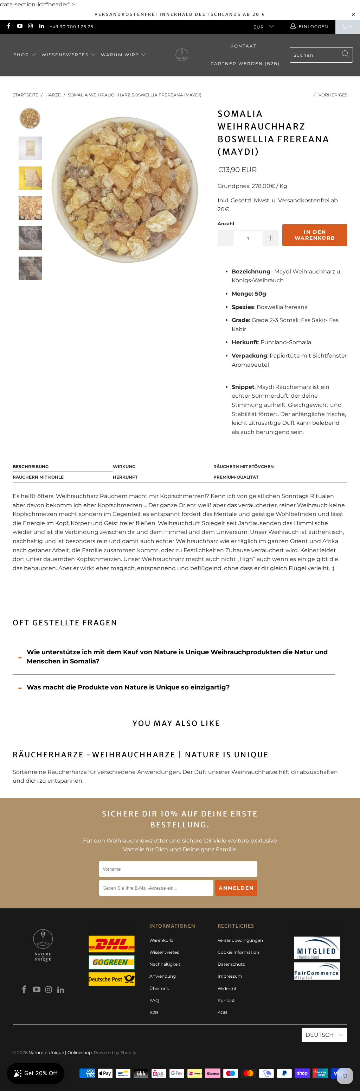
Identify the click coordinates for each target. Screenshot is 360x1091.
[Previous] (51, 188)
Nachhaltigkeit (164, 964)
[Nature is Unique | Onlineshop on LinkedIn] (41, 26)
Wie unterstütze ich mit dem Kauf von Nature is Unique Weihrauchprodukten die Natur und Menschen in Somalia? (177, 656)
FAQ (154, 1000)
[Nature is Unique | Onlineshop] (182, 55)
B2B (153, 1012)
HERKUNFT (125, 477)
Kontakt (243, 46)
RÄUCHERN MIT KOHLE (38, 477)
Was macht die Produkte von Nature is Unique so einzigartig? (128, 687)
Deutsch (320, 1035)
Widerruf (227, 988)
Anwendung (162, 976)
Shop (22, 54)
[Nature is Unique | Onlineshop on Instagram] (30, 26)
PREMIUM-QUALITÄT (235, 477)
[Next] (205, 188)
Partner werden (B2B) (245, 63)
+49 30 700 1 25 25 (72, 26)
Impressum (230, 976)
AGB (222, 1012)
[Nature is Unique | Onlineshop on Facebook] (8, 26)
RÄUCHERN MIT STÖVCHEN (243, 466)
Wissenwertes (164, 952)
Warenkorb (161, 940)
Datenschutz (231, 964)
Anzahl (226, 223)
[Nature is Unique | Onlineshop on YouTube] (19, 26)
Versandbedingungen (240, 940)
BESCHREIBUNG (31, 466)
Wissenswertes (65, 54)
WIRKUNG (124, 466)
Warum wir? (121, 54)
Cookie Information (238, 952)
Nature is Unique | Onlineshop (60, 1052)
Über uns (159, 988)
